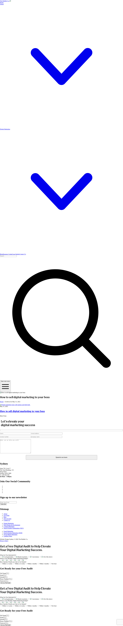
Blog (1, 254)
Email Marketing (8, 531)
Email (1, 575)
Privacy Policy (4, 541)
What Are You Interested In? (8, 555)
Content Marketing (9, 526)
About (5, 514)
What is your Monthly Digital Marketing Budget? (14, 558)
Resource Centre (7, 254)
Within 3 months (44, 563)
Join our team (7, 518)
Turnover (2, 581)
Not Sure (54, 563)
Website (2, 577)
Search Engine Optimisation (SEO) (14, 528)
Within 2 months (32, 563)
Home (2, 2)
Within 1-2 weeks (7, 563)
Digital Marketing (9, 523)
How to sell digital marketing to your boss (22, 411)
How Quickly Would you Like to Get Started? (13, 562)
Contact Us (23, 254)
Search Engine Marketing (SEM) (13, 533)
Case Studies (16, 254)
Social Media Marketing (10, 534)
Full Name (3, 573)
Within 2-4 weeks (20, 563)
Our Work (6, 515)
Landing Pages (8, 536)
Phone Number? (4, 579)
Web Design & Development (12, 525)
